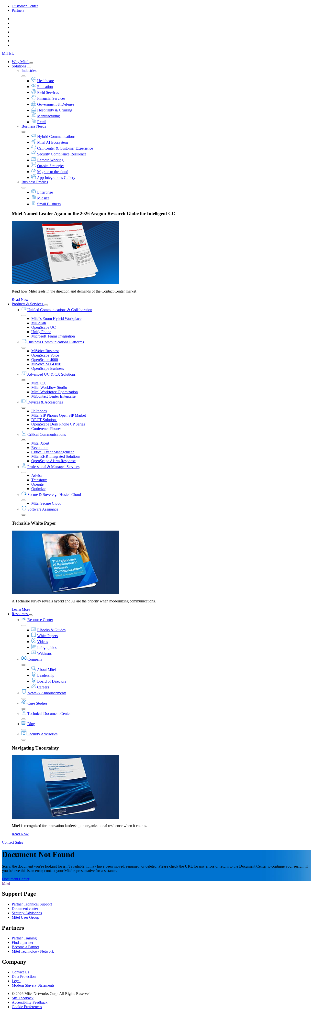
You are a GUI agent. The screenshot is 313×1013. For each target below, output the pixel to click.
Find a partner (22, 942)
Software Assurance (42, 509)
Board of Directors (51, 681)
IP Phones (39, 411)
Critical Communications (46, 434)
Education (45, 87)
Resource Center (40, 620)
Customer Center (25, 6)
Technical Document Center (49, 713)
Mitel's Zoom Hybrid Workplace (56, 318)
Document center (25, 908)
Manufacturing (48, 116)
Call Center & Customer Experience (65, 148)
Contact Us (20, 972)
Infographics (46, 647)
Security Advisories (42, 734)
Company (35, 659)
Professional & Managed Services (53, 467)
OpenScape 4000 (44, 360)
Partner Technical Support (32, 904)
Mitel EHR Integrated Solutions (55, 456)
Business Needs (34, 126)
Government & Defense (55, 104)
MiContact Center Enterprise (53, 396)
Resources (20, 614)
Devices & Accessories (45, 402)
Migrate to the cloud (52, 172)
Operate (37, 484)
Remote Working (50, 160)
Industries (29, 70)
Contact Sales (12, 842)
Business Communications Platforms (55, 342)
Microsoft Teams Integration (53, 336)
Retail (41, 122)
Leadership (45, 675)
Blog (31, 724)
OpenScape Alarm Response (53, 461)
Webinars (44, 653)
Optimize (38, 489)
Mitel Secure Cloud (46, 503)
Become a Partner (25, 947)
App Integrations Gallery (56, 177)
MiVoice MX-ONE (46, 364)
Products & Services (28, 304)
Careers (43, 687)
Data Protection (24, 976)
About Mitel (46, 669)
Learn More (21, 609)
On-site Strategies (50, 166)
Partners (18, 10)
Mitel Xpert (40, 443)
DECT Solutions (44, 420)
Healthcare (45, 81)
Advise (36, 475)
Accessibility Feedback (29, 1002)
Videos (42, 642)
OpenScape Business (47, 368)
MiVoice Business (45, 351)
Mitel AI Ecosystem (52, 142)
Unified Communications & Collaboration (59, 310)
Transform (39, 480)
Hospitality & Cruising (54, 110)
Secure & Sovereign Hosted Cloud (54, 494)
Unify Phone (41, 332)
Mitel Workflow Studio (49, 387)
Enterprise (45, 192)
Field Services (48, 92)
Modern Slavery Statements (33, 985)
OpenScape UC (43, 327)
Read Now (20, 299)
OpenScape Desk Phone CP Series (58, 424)
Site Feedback (23, 998)
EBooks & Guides (51, 630)
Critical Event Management (52, 452)
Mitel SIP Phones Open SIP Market (58, 415)
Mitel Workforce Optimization (54, 392)
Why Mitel (20, 62)
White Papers (47, 636)
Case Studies (37, 703)
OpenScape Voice (45, 355)
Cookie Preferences (27, 1007)
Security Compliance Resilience (61, 154)
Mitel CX (38, 383)
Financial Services (51, 98)
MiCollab (38, 323)
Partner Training (24, 938)
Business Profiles (35, 182)
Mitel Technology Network (33, 951)
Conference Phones (46, 428)
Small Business (49, 204)
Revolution (39, 448)
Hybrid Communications (56, 136)
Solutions (19, 66)
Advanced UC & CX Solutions (51, 374)
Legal (16, 981)
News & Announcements (46, 693)
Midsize (43, 198)
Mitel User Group (25, 917)
